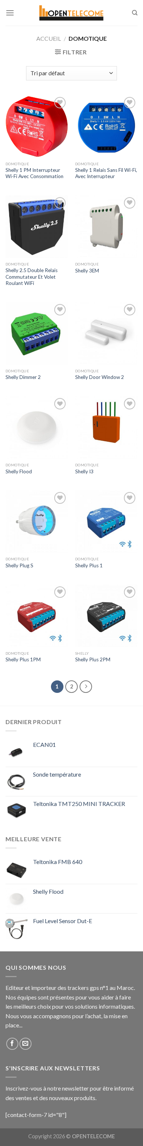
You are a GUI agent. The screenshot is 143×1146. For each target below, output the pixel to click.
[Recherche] (135, 13)
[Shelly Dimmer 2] (37, 333)
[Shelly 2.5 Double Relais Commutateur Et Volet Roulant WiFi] (37, 226)
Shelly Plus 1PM (23, 659)
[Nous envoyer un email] (25, 1044)
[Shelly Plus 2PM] (106, 616)
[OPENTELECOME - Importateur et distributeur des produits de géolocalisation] (71, 13)
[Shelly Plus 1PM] (37, 616)
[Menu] (10, 13)
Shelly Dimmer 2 (23, 377)
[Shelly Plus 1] (106, 521)
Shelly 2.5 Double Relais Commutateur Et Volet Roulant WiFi (32, 276)
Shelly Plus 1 (89, 565)
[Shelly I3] (106, 427)
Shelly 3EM (87, 271)
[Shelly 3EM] (106, 226)
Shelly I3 (84, 471)
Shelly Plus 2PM (92, 659)
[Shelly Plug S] (37, 521)
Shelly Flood (19, 471)
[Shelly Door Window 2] (106, 333)
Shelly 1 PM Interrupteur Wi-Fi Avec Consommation (34, 173)
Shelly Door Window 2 (99, 377)
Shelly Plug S (19, 565)
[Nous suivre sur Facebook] (12, 1044)
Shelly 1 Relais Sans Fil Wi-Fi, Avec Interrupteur (106, 173)
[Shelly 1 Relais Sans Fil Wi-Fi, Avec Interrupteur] (106, 126)
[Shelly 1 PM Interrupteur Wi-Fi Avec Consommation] (37, 126)
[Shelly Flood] (37, 427)
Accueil (48, 38)
